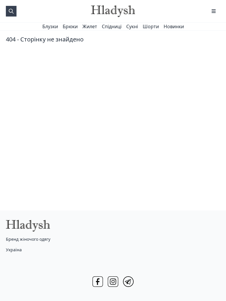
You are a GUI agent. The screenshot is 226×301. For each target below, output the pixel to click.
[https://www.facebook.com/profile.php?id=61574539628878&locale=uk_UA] (97, 281)
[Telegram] (128, 281)
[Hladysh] (113, 11)
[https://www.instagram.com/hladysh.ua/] (113, 281)
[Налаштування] (213, 11)
